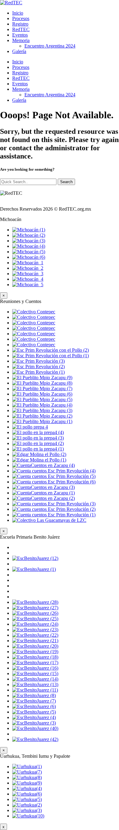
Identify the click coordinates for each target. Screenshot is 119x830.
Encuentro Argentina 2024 (49, 45)
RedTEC (21, 29)
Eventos (20, 34)
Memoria (21, 40)
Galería (19, 51)
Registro (20, 24)
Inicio (17, 13)
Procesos (20, 18)
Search (66, 182)
